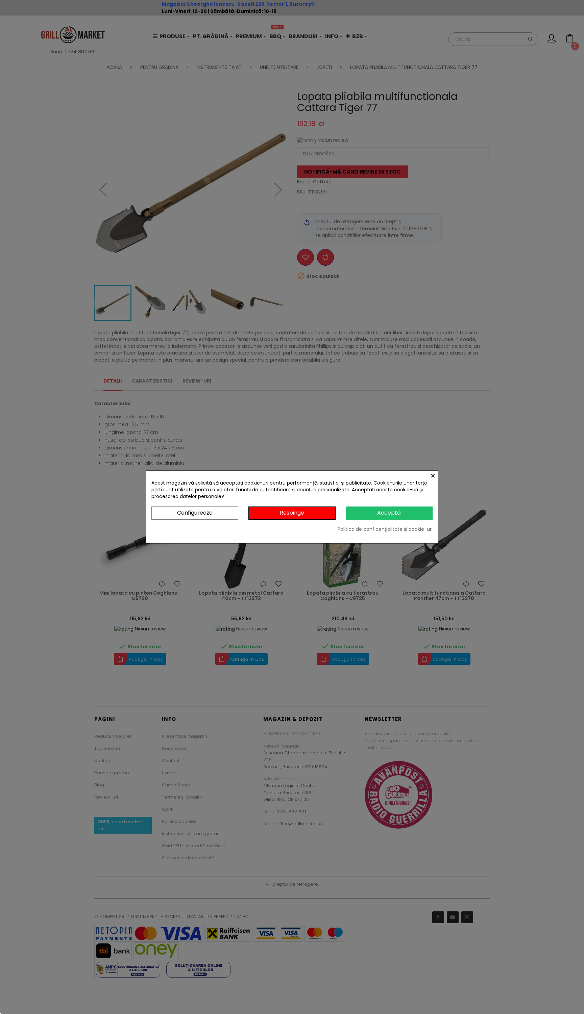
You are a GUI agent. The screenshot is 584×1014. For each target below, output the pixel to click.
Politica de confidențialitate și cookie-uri (385, 529)
